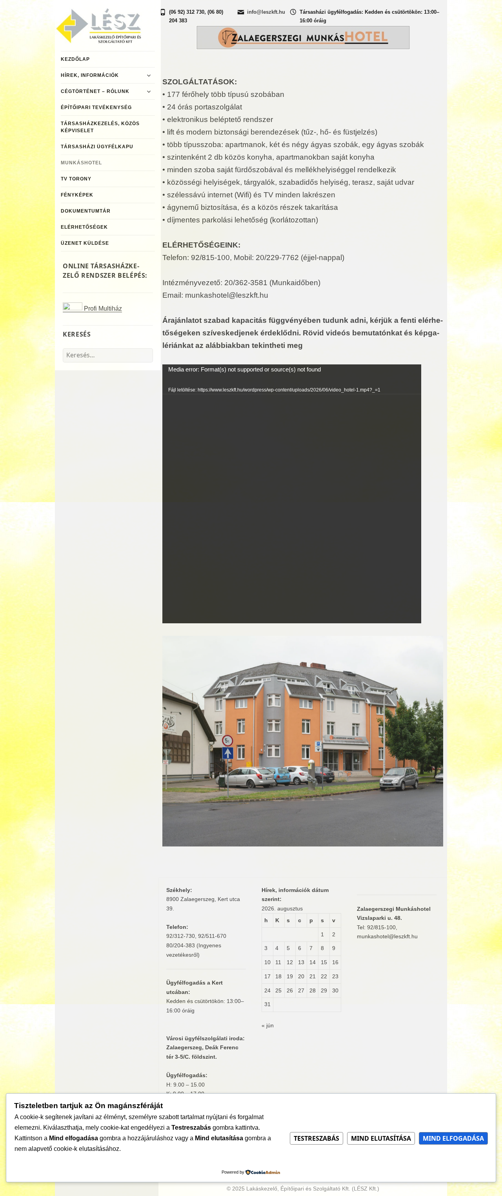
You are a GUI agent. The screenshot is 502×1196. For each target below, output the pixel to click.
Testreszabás (316, 1138)
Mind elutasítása (381, 1138)
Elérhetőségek (84, 227)
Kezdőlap (75, 59)
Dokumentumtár (86, 211)
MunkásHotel (81, 163)
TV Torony (76, 179)
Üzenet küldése (85, 243)
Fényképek (77, 195)
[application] (291, 493)
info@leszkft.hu (266, 12)
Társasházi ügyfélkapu (97, 146)
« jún (268, 1025)
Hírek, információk (90, 75)
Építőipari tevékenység (96, 107)
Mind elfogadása (453, 1138)
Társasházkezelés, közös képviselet (100, 127)
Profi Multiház (102, 308)
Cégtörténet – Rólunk (95, 91)
